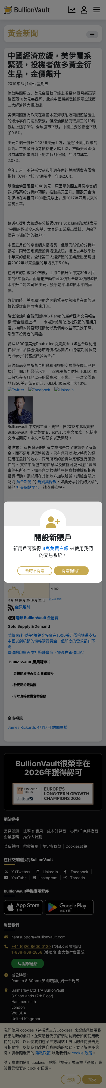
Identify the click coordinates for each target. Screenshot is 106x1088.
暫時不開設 (34, 570)
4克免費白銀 (55, 548)
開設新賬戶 (71, 570)
